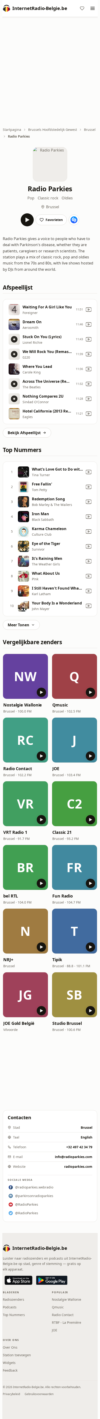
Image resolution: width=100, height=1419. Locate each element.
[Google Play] (51, 1280)
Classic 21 (62, 832)
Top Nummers (14, 1315)
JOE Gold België (18, 1023)
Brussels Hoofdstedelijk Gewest (52, 129)
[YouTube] (88, 309)
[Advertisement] (50, 72)
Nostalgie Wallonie (22, 705)
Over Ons (10, 1347)
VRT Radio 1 (15, 832)
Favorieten (54, 220)
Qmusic (60, 705)
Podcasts (10, 1307)
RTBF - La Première (66, 1322)
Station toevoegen (17, 1355)
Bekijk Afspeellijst (24, 432)
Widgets (9, 1362)
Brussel (90, 129)
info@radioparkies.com (73, 1157)
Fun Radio (62, 896)
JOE (55, 768)
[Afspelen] (27, 219)
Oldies (67, 198)
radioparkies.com (78, 1166)
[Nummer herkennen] (74, 219)
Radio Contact (17, 768)
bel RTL (10, 896)
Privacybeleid (11, 1394)
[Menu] (92, 8)
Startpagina (12, 129)
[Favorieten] (82, 8)
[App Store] (18, 1280)
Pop (30, 198)
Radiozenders (13, 1299)
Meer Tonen (18, 624)
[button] (25, 676)
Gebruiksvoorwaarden (39, 1394)
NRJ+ (8, 959)
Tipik (57, 959)
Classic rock (48, 198)
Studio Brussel (67, 1023)
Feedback (10, 1370)
